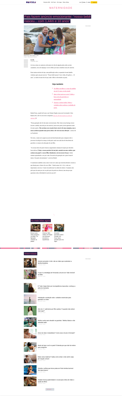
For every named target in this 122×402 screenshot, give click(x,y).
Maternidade (61, 7)
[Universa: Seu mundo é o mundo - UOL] (31, 2)
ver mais (49, 389)
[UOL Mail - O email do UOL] (83, 2)
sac (80, 2)
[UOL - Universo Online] (37, 2)
